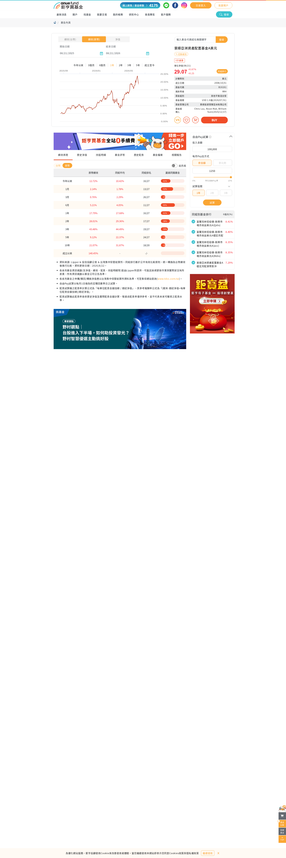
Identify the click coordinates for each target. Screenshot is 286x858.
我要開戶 (223, 5)
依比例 (222, 163)
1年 (199, 193)
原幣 (67, 165)
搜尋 (226, 14)
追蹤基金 (282, 831)
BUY (214, 120)
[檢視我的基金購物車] (282, 816)
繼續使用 (208, 853)
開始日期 (65, 46)
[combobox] (201, 39)
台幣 (58, 165)
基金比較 (281, 823)
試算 (212, 202)
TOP (282, 839)
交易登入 (201, 5)
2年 (212, 193)
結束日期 (111, 46)
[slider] (212, 177)
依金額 (202, 163)
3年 (226, 193)
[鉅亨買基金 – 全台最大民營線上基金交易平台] (68, 5)
